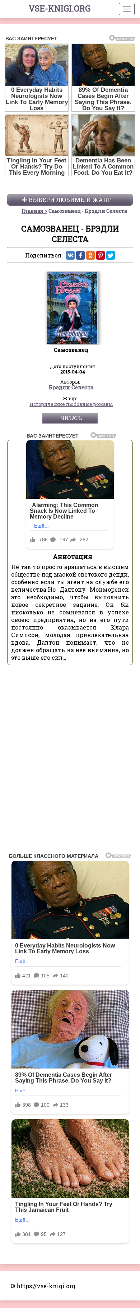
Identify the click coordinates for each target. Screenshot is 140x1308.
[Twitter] (110, 255)
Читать (71, 417)
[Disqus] (70, 761)
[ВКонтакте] (70, 255)
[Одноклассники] (90, 255)
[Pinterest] (100, 255)
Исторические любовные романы (71, 404)
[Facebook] (80, 255)
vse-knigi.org (59, 8)
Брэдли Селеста (71, 387)
